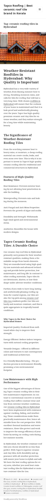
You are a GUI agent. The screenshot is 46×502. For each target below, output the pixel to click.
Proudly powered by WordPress (15, 499)
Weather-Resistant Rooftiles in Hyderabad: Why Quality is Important (21, 76)
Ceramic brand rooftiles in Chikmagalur (18, 486)
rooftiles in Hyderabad (12, 484)
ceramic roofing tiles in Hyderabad (23, 407)
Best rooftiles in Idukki (32, 484)
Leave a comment (12, 493)
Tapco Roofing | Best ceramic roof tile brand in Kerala (18, 9)
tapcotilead (25, 479)
